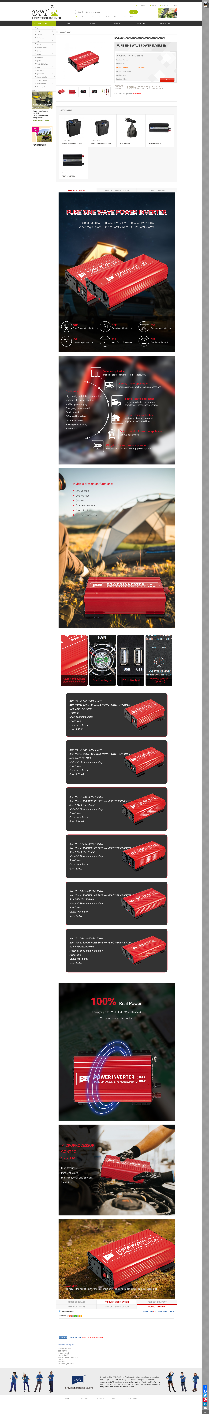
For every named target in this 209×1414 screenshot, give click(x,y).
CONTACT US (165, 23)
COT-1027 (61, 1351)
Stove (81, 16)
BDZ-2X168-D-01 (63, 1349)
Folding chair (62, 1355)
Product (62, 32)
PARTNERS (100, 1399)
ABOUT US (141, 23)
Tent (100, 16)
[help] (175, 4)
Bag (124, 16)
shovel (60, 1362)
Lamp (116, 16)
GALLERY (116, 23)
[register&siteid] (164, 4)
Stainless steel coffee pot (67, 1357)
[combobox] (106, 12)
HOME (68, 23)
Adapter (133, 16)
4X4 (68, 32)
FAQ (113, 1399)
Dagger (60, 1359)
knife (108, 16)
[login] (153, 4)
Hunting (91, 16)
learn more (137, 94)
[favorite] (140, 4)
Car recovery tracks (65, 1364)
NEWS (92, 23)
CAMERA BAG (62, 1353)
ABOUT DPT (85, 1399)
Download (142, 67)
